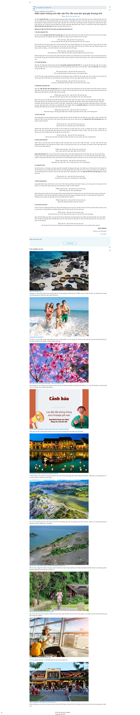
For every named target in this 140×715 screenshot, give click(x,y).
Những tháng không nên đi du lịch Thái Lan (42, 611)
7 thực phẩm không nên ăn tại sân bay (40, 657)
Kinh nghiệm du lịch (94, 2)
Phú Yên (49, 7)
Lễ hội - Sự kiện (105, 2)
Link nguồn (103, 234)
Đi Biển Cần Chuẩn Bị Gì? (36, 337)
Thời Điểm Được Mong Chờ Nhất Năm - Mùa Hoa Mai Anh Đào (47, 383)
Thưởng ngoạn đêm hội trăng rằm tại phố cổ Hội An (44, 473)
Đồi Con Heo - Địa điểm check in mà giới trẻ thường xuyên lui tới (47, 565)
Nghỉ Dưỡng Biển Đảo (35, 291)
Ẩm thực (85, 2)
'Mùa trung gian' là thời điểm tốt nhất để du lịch (43, 702)
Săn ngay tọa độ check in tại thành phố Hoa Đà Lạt (44, 519)
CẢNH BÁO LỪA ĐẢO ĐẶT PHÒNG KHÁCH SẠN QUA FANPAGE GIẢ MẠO (49, 429)
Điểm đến (79, 2)
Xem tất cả (70, 243)
